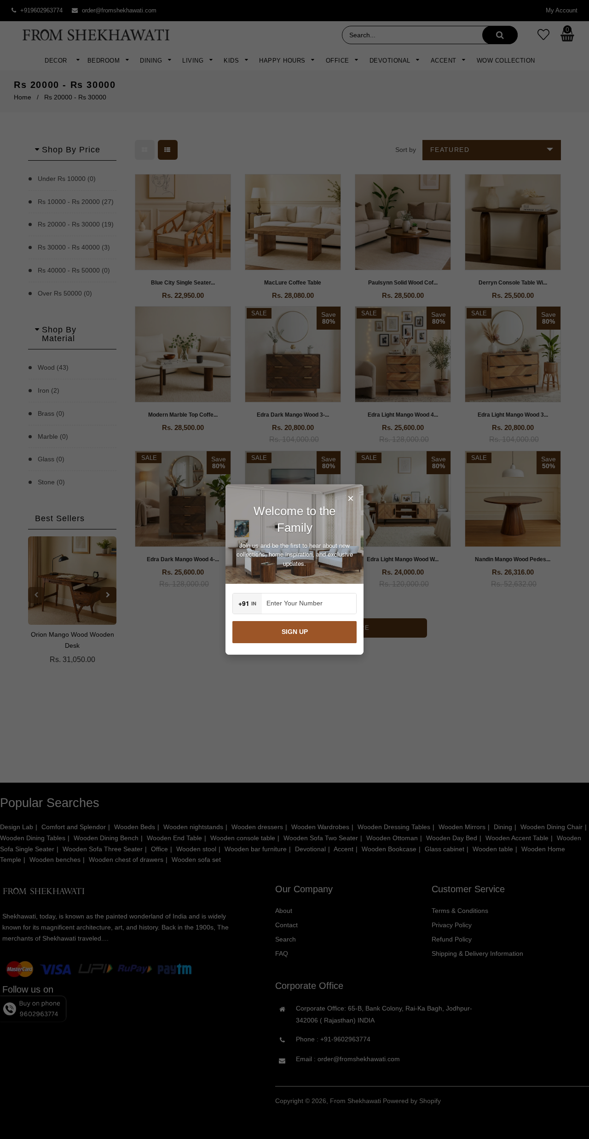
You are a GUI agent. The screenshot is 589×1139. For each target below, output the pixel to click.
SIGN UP (295, 631)
